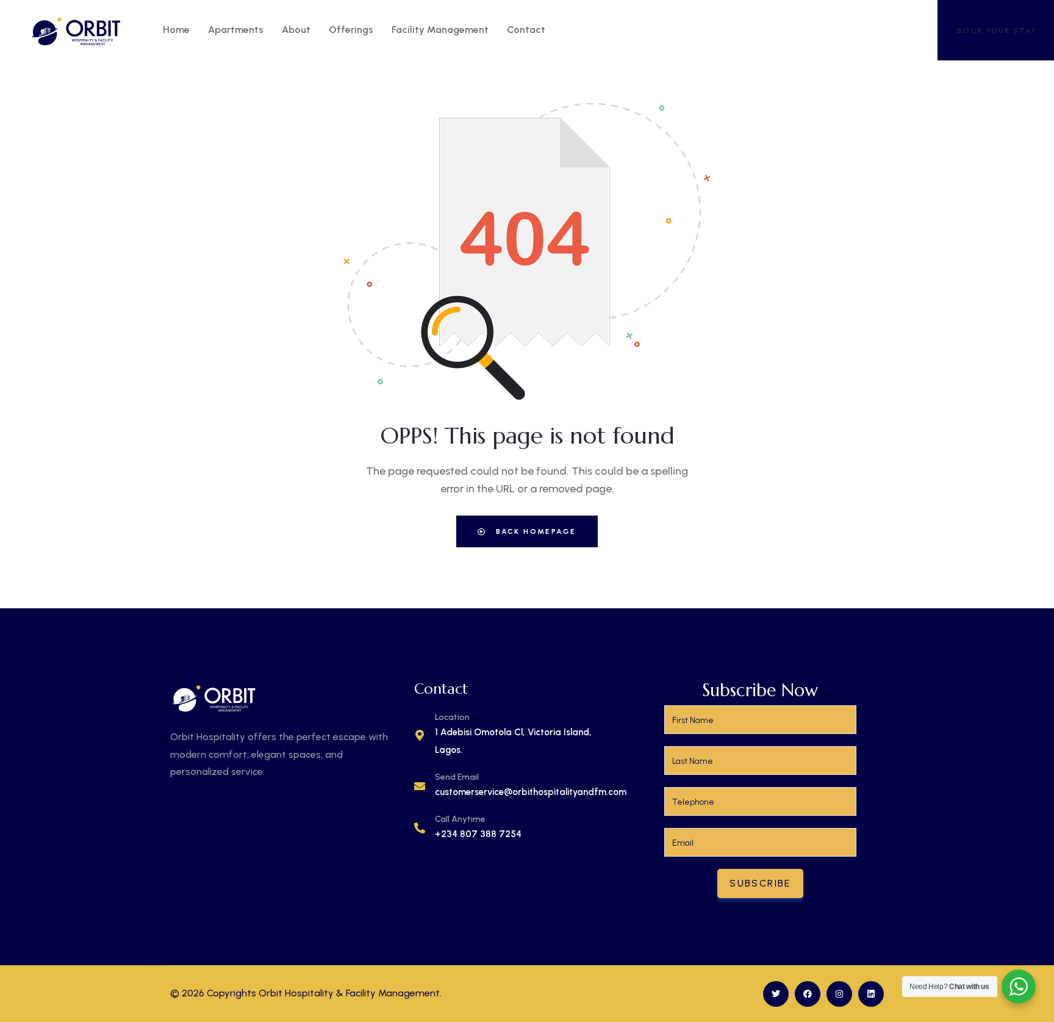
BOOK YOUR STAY (996, 30)
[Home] (76, 30)
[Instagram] (839, 994)
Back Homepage (534, 531)
